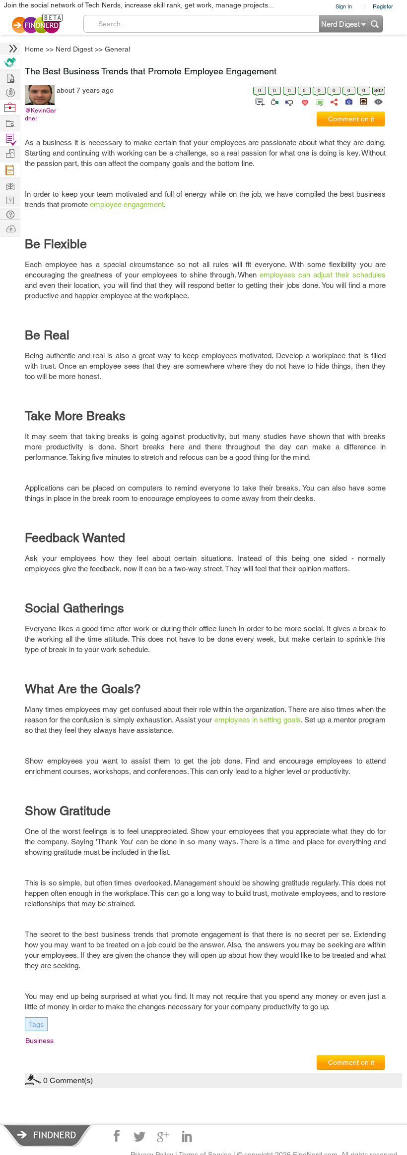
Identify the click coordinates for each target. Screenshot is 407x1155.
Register (383, 6)
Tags (36, 1024)
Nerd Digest (74, 49)
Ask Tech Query (10, 214)
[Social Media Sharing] (333, 101)
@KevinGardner (40, 114)
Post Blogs (10, 228)
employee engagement (127, 204)
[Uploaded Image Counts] (348, 101)
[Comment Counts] (318, 101)
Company (10, 154)
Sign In (344, 6)
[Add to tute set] (259, 101)
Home (34, 49)
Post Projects (10, 77)
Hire (10, 62)
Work (10, 107)
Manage (10, 139)
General (117, 49)
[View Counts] (378, 101)
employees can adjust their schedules (323, 275)
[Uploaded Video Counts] (363, 101)
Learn (10, 170)
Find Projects (10, 122)
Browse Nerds (10, 91)
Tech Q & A (10, 199)
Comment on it (351, 119)
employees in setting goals (257, 719)
